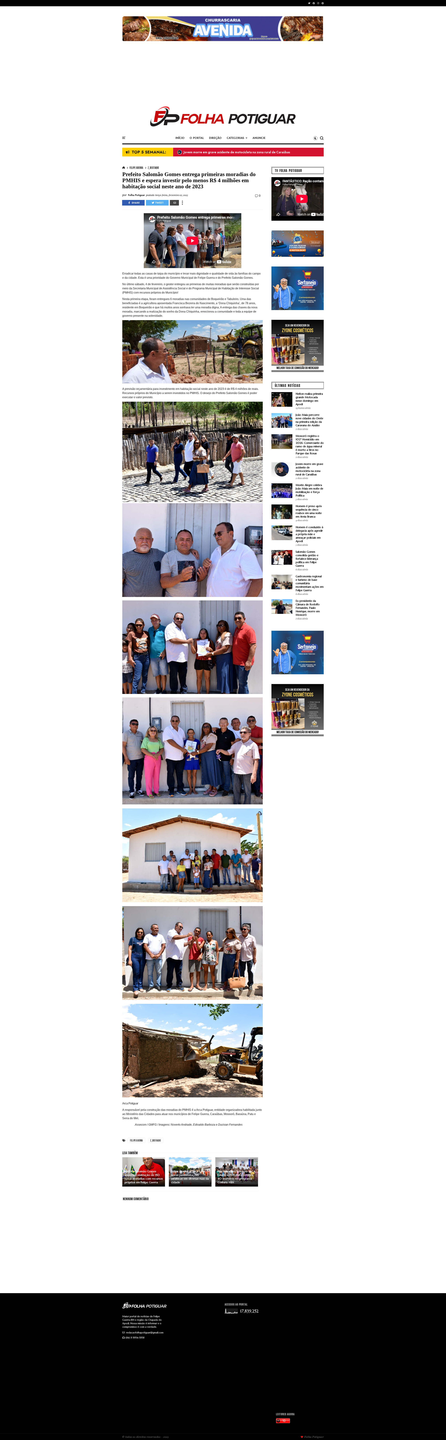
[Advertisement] (223, 71)
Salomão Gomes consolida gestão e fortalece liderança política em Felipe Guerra (307, 558)
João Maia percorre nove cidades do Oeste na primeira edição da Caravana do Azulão (309, 420)
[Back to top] (437, 1432)
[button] (315, 138)
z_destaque (153, 167)
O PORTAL (197, 138)
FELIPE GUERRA (136, 167)
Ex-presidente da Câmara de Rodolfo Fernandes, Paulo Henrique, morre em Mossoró (308, 607)
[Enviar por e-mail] (174, 203)
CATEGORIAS (235, 138)
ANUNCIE (259, 138)
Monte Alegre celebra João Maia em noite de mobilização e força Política (309, 490)
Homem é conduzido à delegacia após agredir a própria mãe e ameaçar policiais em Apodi (309, 534)
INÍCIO (179, 138)
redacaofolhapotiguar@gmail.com (144, 1332)
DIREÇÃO (215, 138)
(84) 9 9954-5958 (134, 1337)
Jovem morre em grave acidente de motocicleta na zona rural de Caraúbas (309, 469)
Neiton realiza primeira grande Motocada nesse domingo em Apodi (309, 399)
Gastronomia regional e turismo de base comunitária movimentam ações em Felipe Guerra (310, 583)
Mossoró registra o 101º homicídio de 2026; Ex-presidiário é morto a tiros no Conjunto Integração (250, 152)
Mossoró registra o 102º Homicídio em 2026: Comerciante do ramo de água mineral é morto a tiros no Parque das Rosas (310, 444)
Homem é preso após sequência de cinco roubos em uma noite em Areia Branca (309, 511)
